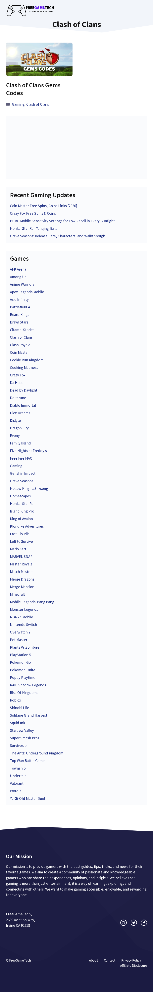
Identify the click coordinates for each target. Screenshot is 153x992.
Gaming (18, 104)
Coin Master (19, 352)
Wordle (16, 790)
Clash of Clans (37, 104)
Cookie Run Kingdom (26, 360)
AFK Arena (18, 269)
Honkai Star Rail (22, 503)
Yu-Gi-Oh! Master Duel (27, 798)
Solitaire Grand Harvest (28, 715)
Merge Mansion (22, 586)
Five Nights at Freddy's (28, 450)
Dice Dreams (20, 412)
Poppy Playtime (22, 677)
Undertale (18, 775)
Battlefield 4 (20, 307)
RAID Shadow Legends (28, 685)
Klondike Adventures (27, 526)
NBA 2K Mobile (21, 617)
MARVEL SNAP (21, 556)
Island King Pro (22, 511)
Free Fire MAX (21, 458)
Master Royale (21, 564)
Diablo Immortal (23, 405)
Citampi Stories (22, 329)
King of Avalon (21, 518)
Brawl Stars (19, 322)
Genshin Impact (22, 473)
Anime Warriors (22, 284)
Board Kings (19, 314)
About (93, 960)
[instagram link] (123, 923)
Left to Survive (21, 541)
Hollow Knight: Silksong (29, 488)
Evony (15, 435)
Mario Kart (18, 549)
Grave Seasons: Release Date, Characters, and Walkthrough (57, 236)
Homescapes (20, 496)
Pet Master (18, 639)
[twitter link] (134, 923)
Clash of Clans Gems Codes (33, 89)
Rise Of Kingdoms (24, 692)
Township (18, 768)
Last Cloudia (19, 533)
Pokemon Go (20, 662)
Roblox (15, 700)
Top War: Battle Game (27, 760)
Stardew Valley (22, 730)
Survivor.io (18, 745)
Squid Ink (17, 722)
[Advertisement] (76, 147)
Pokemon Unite (22, 670)
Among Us (18, 276)
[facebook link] (144, 923)
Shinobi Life (19, 707)
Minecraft (17, 594)
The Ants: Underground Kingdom (36, 753)
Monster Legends (24, 609)
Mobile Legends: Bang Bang (32, 601)
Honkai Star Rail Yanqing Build (34, 228)
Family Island (20, 443)
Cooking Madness (24, 367)
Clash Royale (20, 344)
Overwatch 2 (20, 632)
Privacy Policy (131, 960)
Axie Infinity (19, 299)
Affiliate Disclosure (133, 965)
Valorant (17, 783)
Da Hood (17, 382)
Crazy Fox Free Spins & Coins (33, 213)
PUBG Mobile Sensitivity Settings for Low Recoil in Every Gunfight (62, 220)
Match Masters (21, 571)
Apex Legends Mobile (27, 291)
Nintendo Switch (23, 624)
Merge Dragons (22, 579)
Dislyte (15, 420)
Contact (109, 960)
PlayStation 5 (20, 654)
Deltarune (18, 397)
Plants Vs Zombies (24, 647)
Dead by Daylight (23, 390)
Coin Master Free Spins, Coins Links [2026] (43, 205)
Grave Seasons (21, 480)
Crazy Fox (17, 375)
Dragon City (19, 428)
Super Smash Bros (24, 738)
